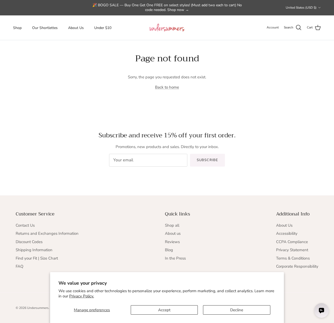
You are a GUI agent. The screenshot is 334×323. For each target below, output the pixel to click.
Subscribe (207, 160)
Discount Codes (29, 241)
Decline (236, 310)
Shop (17, 27)
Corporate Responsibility (297, 266)
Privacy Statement (292, 249)
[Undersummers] (167, 28)
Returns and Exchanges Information (47, 233)
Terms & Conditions (293, 258)
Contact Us (25, 225)
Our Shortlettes (45, 27)
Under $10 (102, 27)
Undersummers (38, 308)
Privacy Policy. (81, 296)
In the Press (175, 258)
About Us (76, 27)
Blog (169, 249)
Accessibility (286, 233)
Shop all (172, 225)
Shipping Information (34, 249)
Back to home (167, 87)
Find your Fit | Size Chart (37, 258)
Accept (164, 310)
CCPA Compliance (292, 241)
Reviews (172, 241)
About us (173, 233)
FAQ (19, 266)
